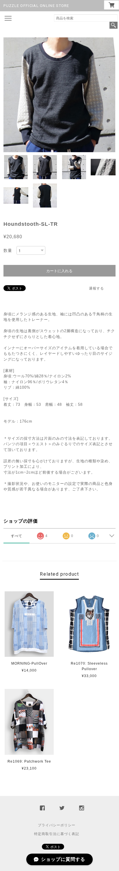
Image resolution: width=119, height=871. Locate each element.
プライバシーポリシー (56, 825)
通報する (96, 288)
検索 (113, 25)
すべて (16, 536)
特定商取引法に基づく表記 (56, 834)
